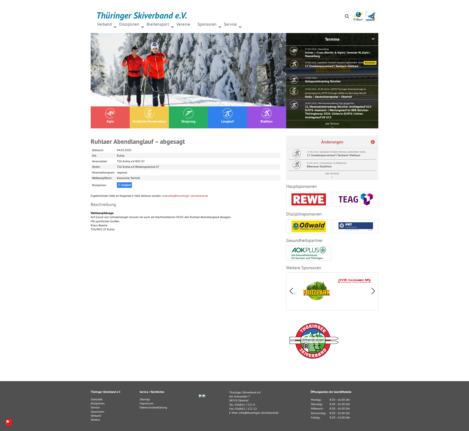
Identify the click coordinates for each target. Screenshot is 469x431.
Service (95, 407)
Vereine (95, 419)
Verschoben (370, 62)
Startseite (96, 399)
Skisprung (188, 121)
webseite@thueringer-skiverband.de (185, 196)
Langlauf (227, 121)
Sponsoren (97, 411)
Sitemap (145, 399)
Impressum (147, 403)
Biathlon (267, 121)
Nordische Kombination (149, 121)
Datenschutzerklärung (153, 407)
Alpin (110, 121)
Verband (96, 415)
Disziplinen (98, 403)
